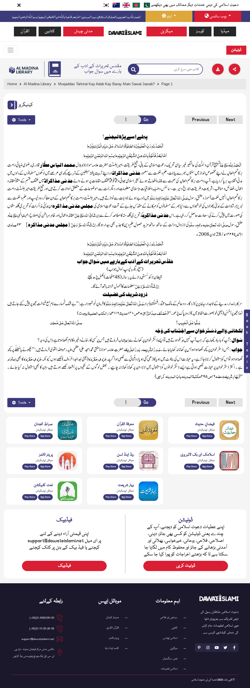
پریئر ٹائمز (114, 638)
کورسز (200, 31)
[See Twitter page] (225, 647)
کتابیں (50, 31)
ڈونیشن (236, 50)
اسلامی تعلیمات (169, 669)
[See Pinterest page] (199, 647)
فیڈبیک (64, 566)
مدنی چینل (83, 31)
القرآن (25, 31)
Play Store (30, 436)
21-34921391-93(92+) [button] (42, 618)
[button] (12, 105)
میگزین (167, 31)
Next (230, 119)
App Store (45, 436)
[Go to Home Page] (125, 31)
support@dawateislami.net (37, 639)
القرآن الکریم (113, 628)
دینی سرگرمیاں (170, 659)
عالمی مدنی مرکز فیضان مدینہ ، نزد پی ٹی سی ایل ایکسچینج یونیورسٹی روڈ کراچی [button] (33, 652)
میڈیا (225, 31)
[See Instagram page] (208, 647)
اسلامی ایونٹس (170, 638)
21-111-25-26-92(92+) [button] (41, 628)
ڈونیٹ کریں (185, 566)
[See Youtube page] (216, 647)
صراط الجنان (112, 617)
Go (146, 119)
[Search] (133, 69)
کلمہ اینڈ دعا (112, 648)
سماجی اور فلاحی (168, 617)
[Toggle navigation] (10, 50)
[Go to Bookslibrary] (24, 70)
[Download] (218, 69)
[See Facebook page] (234, 647)
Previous (200, 119)
